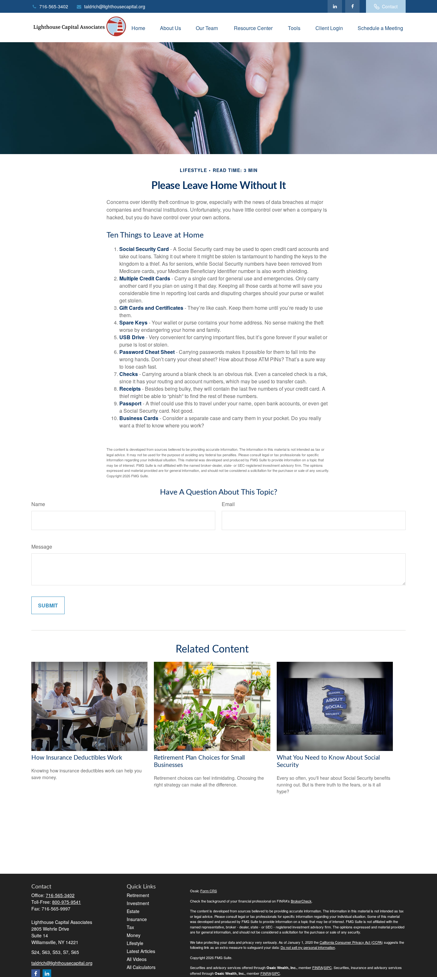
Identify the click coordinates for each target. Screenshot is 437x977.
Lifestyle (135, 943)
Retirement (138, 895)
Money (133, 935)
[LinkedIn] (335, 6)
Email (228, 504)
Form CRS (208, 890)
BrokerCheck (301, 900)
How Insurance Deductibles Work (76, 758)
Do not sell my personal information (308, 947)
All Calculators (141, 967)
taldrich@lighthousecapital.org (114, 6)
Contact (390, 6)
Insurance (137, 919)
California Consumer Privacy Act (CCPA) (351, 942)
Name (38, 504)
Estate (133, 911)
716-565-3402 (53, 6)
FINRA (317, 967)
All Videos (137, 959)
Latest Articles (141, 951)
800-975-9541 (66, 902)
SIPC (328, 967)
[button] (138, 27)
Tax (130, 927)
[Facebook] (352, 6)
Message (41, 546)
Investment (138, 903)
